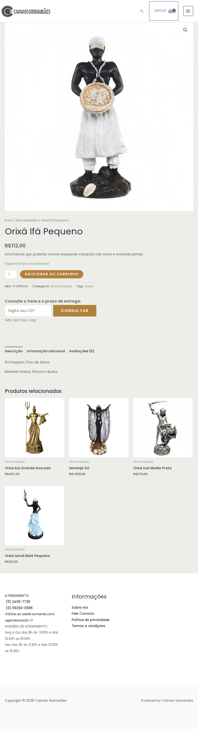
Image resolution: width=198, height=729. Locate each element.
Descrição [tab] (13, 351)
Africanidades (27, 220)
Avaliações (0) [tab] (81, 351)
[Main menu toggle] (188, 11)
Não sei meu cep (20, 320)
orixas (88, 286)
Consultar (75, 310)
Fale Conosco (83, 613)
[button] (142, 11)
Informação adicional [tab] (46, 351)
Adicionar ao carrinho (51, 274)
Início (9, 220)
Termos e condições (88, 626)
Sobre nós (80, 607)
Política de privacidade (91, 620)
